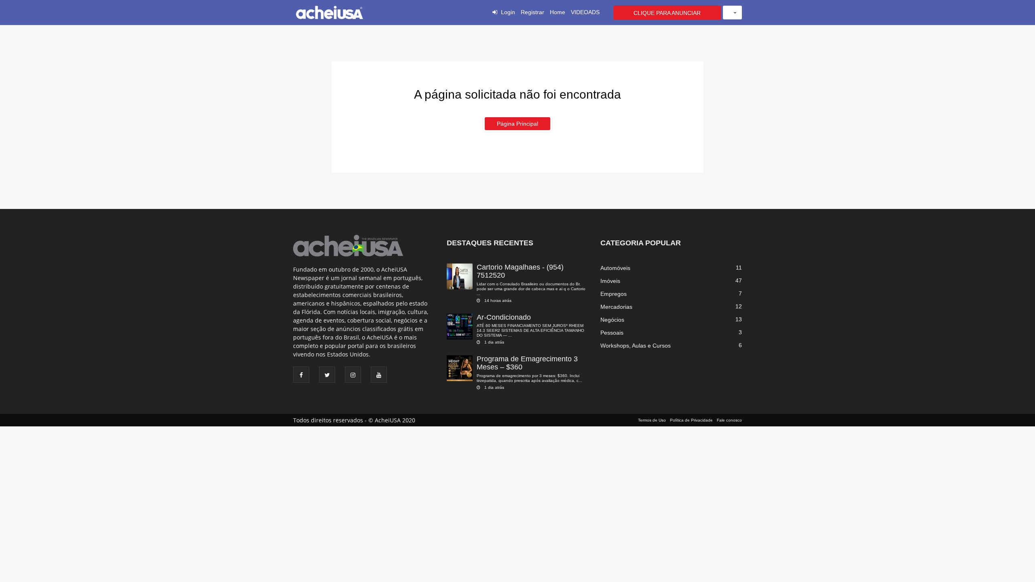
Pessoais (611, 332)
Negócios (612, 319)
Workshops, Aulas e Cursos (635, 345)
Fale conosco (729, 420)
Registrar (532, 12)
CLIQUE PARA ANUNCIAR (667, 13)
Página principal (517, 123)
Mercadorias (616, 307)
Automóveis (615, 268)
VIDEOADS (585, 12)
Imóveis (610, 281)
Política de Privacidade (691, 420)
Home (557, 12)
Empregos (613, 294)
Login (508, 12)
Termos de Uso (652, 420)
